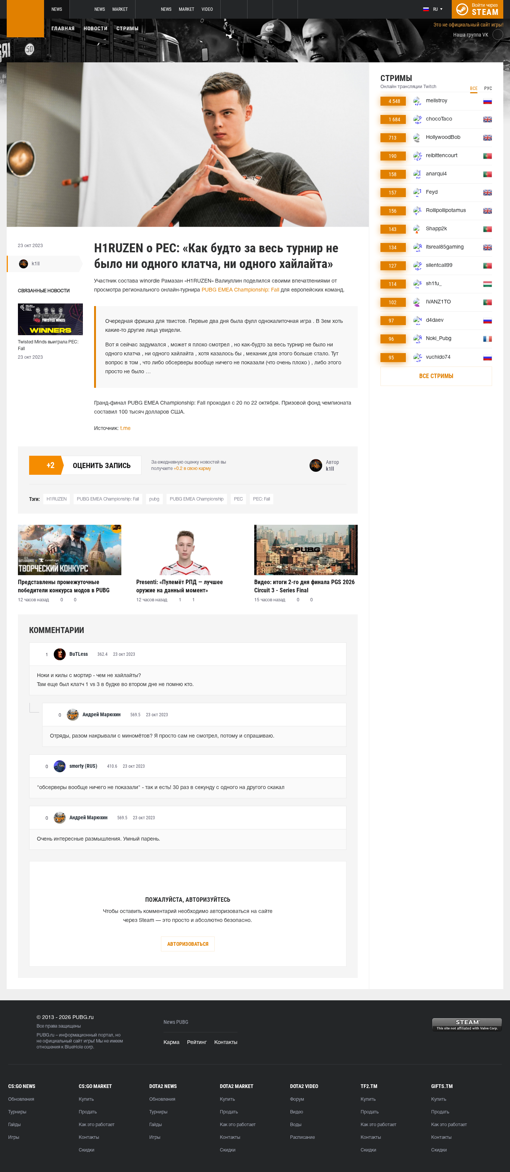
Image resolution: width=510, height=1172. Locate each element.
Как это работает (97, 1125)
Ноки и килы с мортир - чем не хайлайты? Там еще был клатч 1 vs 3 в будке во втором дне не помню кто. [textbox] (115, 680)
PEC (238, 499)
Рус (488, 88)
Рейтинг (197, 1042)
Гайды (14, 1125)
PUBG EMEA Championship (197, 499)
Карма (172, 1042)
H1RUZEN (56, 499)
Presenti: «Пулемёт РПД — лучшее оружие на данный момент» (179, 586)
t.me (125, 428)
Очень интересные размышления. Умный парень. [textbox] (98, 839)
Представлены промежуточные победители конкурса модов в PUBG (63, 586)
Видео (296, 1112)
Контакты (225, 1042)
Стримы (127, 28)
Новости (96, 28)
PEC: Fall (261, 499)
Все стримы (436, 376)
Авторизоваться (187, 944)
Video (207, 9)
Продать (88, 1112)
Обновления (21, 1099)
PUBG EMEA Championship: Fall (240, 290)
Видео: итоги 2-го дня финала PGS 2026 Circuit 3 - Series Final (304, 586)
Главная (63, 28)
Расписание (302, 1137)
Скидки (86, 1150)
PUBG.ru (46, 1035)
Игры (13, 1137)
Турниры (17, 1112)
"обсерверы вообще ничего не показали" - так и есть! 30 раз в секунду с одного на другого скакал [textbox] (160, 787)
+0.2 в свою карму (192, 469)
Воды (295, 1125)
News (57, 9)
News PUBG (176, 1022)
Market (120, 9)
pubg (154, 499)
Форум (297, 1099)
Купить (86, 1099)
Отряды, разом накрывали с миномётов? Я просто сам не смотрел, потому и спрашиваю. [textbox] (162, 736)
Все (474, 88)
